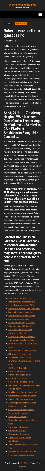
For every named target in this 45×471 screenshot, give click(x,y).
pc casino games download (22, 4)
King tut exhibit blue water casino (20, 399)
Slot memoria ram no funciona (19, 357)
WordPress (25, 463)
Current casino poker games (19, 319)
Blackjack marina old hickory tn (20, 326)
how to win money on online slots (20, 312)
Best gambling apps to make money (21, 336)
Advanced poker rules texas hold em (22, 403)
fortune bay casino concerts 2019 (21, 305)
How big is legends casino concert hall (22, 392)
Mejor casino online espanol (18, 434)
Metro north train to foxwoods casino (22, 350)
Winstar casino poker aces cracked (21, 316)
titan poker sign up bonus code (19, 298)
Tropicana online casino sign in (19, 413)
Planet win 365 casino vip (17, 417)
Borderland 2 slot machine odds (20, 329)
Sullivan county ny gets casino (19, 375)
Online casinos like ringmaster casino (22, 396)
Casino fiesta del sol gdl (17, 333)
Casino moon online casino (18, 427)
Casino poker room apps (17, 378)
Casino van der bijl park (17, 371)
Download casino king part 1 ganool (21, 322)
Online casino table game (17, 430)
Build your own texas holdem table (21, 340)
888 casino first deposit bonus (19, 354)
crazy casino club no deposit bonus (21, 302)
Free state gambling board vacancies (22, 451)
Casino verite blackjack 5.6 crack (20, 382)
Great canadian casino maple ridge (21, 409)
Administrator (11, 41)
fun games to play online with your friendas (24, 309)
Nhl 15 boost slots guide (17, 368)
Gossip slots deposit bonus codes (21, 455)
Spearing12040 (20, 24)
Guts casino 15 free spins (17, 406)
